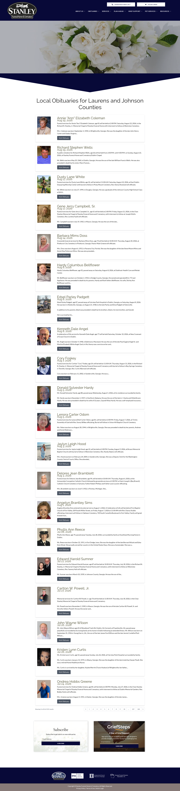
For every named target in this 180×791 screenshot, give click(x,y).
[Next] (143, 709)
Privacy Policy (80, 788)
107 (133, 709)
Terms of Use (90, 788)
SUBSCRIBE (60, 743)
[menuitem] (80, 11)
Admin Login (100, 788)
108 (138, 709)
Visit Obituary (64, 138)
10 (124, 709)
